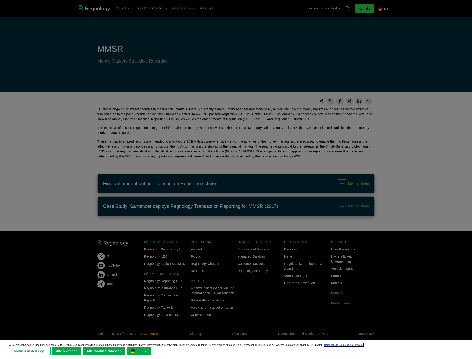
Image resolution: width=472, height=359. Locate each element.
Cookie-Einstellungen (30, 351)
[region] (236, 349)
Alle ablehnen (66, 351)
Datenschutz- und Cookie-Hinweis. (343, 345)
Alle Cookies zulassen (104, 351)
